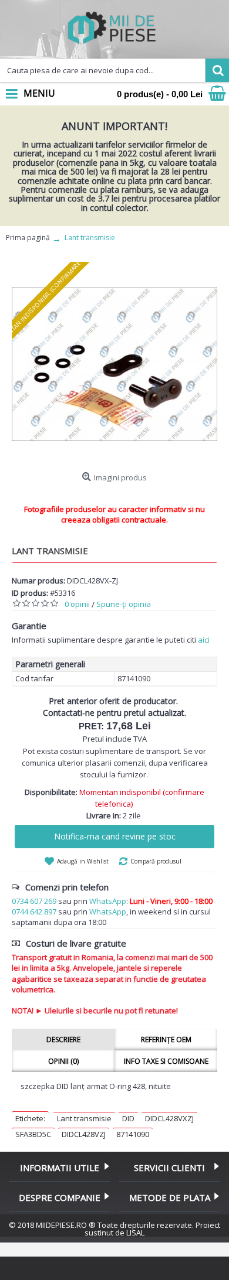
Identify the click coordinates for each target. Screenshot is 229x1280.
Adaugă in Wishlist (83, 861)
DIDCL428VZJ (84, 1134)
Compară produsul (155, 861)
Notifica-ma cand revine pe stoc (115, 836)
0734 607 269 (34, 901)
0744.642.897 (34, 911)
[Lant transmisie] (114, 364)
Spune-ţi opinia (123, 604)
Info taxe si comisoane (166, 1061)
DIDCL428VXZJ (169, 1118)
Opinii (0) (63, 1061)
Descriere (63, 1040)
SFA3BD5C (33, 1134)
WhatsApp (107, 901)
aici (204, 639)
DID (128, 1118)
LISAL (135, 1232)
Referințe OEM (166, 1040)
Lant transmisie (84, 1118)
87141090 (132, 1134)
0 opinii (77, 604)
